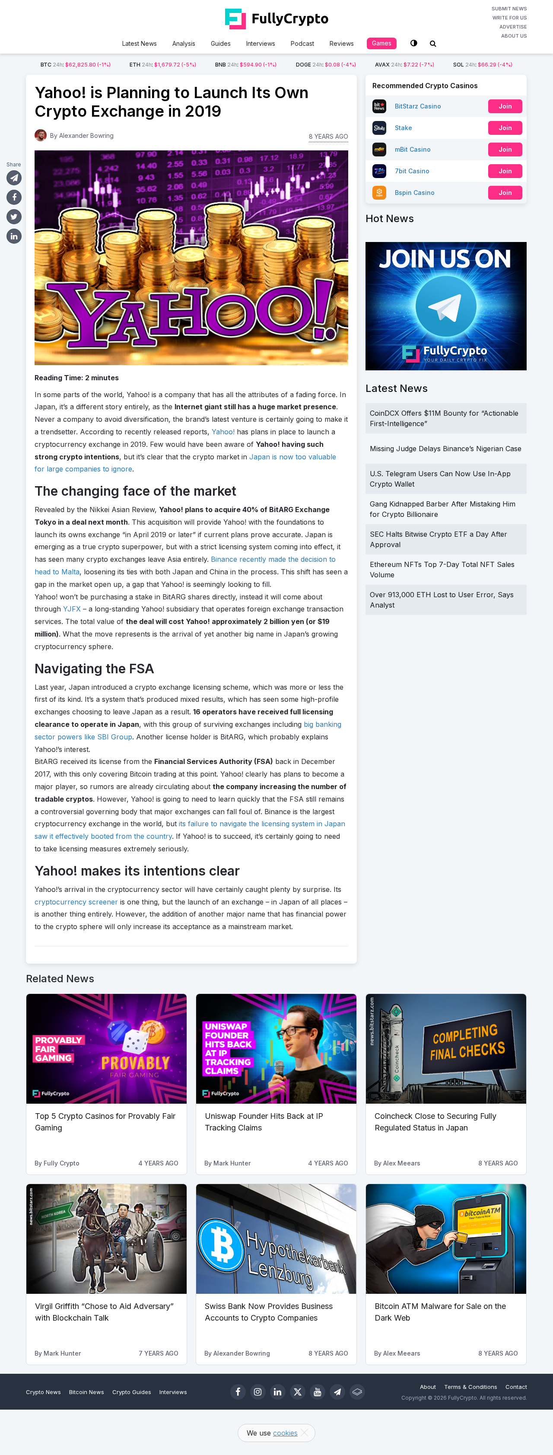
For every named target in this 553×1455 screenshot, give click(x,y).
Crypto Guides (131, 1391)
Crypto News (43, 1391)
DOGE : (326, 64)
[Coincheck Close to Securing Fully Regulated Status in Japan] (446, 1049)
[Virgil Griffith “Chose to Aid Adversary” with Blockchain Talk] (106, 1239)
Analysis (183, 43)
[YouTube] (317, 1392)
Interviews (260, 43)
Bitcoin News (86, 1391)
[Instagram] (258, 1392)
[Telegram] (337, 1392)
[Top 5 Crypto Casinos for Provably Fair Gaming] (106, 1049)
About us (514, 36)
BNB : (245, 64)
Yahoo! (223, 431)
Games (381, 43)
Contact (516, 1386)
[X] (297, 1392)
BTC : (76, 64)
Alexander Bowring (86, 135)
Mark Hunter (232, 1163)
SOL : (482, 64)
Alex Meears (401, 1163)
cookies (285, 1433)
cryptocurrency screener (76, 902)
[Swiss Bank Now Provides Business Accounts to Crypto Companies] (276, 1239)
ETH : (163, 64)
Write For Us (510, 18)
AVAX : (404, 64)
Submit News (509, 9)
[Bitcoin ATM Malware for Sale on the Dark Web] (446, 1239)
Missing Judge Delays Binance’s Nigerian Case (445, 448)
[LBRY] (357, 1392)
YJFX (72, 609)
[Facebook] (238, 1392)
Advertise (513, 27)
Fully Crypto (61, 1163)
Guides (221, 43)
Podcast (302, 43)
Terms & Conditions (470, 1386)
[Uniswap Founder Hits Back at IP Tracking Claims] (276, 1049)
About (428, 1386)
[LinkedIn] (278, 1392)
